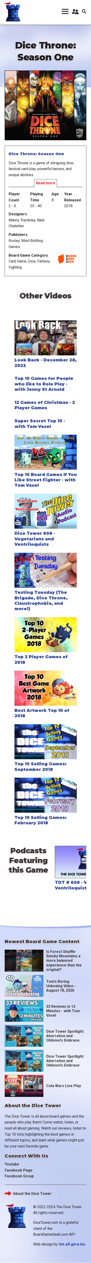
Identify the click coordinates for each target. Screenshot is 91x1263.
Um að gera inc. (72, 1244)
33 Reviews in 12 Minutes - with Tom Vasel (63, 1011)
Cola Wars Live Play (63, 1086)
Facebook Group (19, 1176)
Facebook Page (18, 1170)
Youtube (12, 1164)
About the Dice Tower (32, 1193)
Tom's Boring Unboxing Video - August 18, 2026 (61, 986)
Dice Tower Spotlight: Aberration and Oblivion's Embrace (65, 1036)
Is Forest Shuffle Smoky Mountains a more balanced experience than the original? (64, 960)
